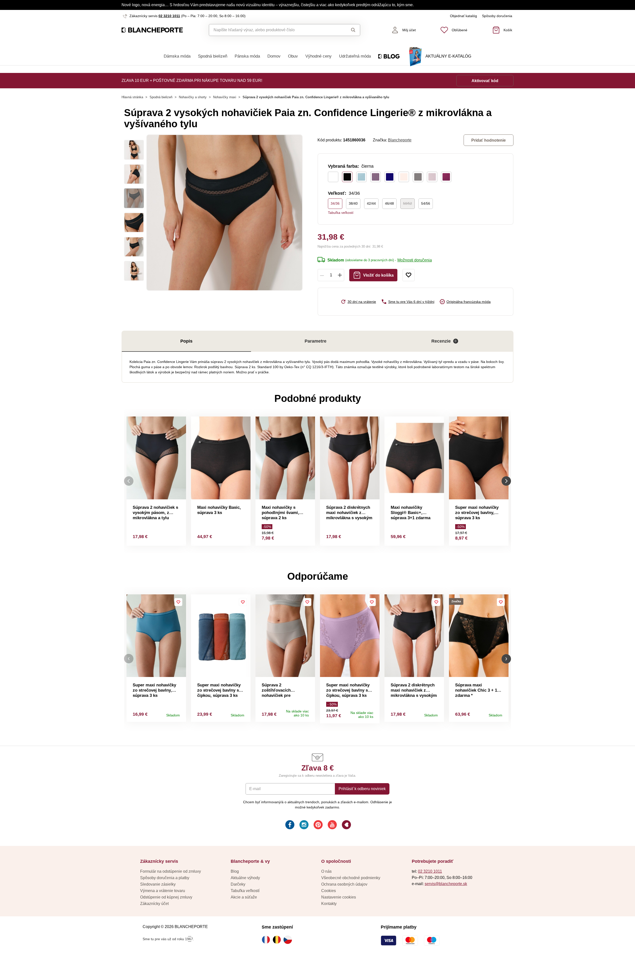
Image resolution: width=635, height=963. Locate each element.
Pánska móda (247, 56)
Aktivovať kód (485, 81)
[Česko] (289, 939)
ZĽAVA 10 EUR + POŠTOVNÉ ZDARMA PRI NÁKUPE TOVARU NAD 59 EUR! (192, 80)
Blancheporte (400, 140)
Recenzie (444, 341)
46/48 (389, 203)
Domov (274, 56)
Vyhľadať (348, 30)
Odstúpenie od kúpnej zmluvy (166, 897)
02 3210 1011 (169, 16)
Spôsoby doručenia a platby (164, 878)
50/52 (407, 203)
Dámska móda (177, 56)
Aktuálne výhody (245, 878)
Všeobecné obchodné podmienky (350, 878)
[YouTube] (331, 825)
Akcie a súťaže (244, 897)
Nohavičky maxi (224, 97)
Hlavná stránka (132, 97)
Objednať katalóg (463, 16)
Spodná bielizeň (212, 56)
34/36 (335, 203)
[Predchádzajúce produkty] (128, 481)
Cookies (328, 891)
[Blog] (346, 825)
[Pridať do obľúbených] (408, 275)
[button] (128, 659)
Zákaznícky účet (154, 903)
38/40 (353, 203)
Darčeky (238, 884)
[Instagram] (303, 825)
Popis (186, 341)
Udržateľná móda (355, 56)
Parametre (315, 341)
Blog (235, 871)
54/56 (425, 203)
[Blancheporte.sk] (152, 30)
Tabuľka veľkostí (340, 213)
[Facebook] (289, 825)
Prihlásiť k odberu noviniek (362, 789)
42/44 (371, 203)
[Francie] (267, 939)
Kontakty (329, 903)
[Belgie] (278, 939)
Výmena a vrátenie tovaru (162, 891)
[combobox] (273, 30)
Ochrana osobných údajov (344, 884)
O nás (326, 871)
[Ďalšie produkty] (506, 481)
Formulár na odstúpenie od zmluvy (170, 871)
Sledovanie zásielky (158, 884)
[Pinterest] (317, 825)
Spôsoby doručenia (497, 16)
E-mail (255, 789)
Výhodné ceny (318, 56)
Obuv (293, 56)
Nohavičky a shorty (193, 97)
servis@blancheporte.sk (446, 884)
